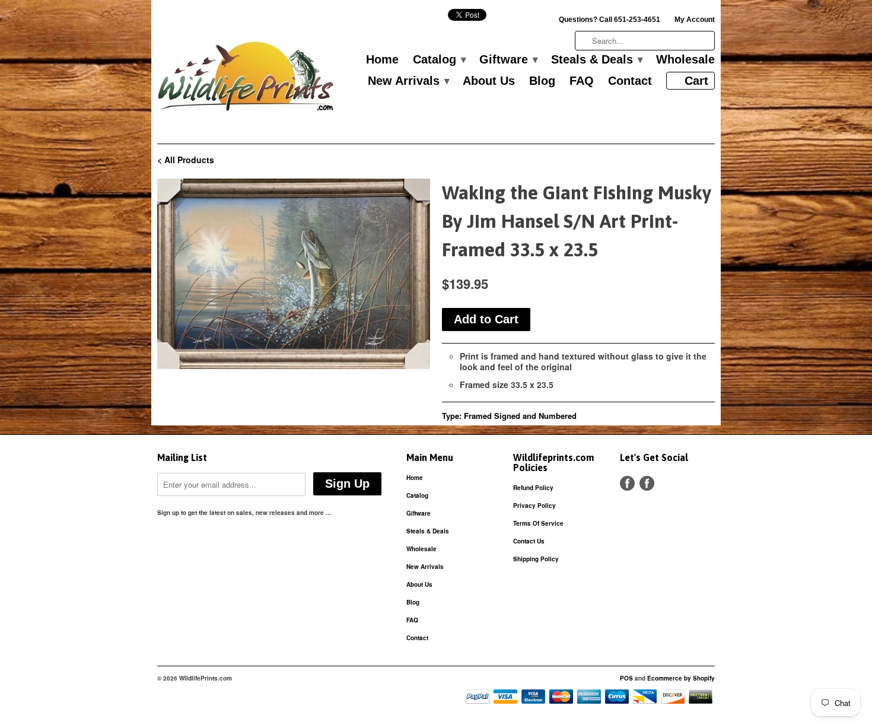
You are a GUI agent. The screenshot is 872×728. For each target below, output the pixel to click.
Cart (696, 80)
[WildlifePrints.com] (246, 79)
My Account (694, 19)
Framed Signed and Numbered (520, 415)
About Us (489, 81)
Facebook (627, 483)
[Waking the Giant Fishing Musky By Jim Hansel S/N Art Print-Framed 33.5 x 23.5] (293, 274)
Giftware (508, 60)
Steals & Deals (596, 60)
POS (626, 678)
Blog (542, 81)
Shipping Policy (536, 559)
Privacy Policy (534, 505)
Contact (630, 81)
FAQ (581, 81)
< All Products (185, 160)
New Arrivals (408, 81)
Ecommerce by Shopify (681, 678)
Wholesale (685, 60)
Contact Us (529, 541)
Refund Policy (533, 488)
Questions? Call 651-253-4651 (609, 19)
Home (382, 60)
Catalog (439, 60)
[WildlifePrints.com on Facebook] (646, 483)
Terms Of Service (538, 523)
